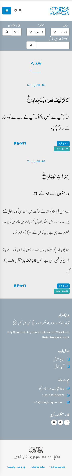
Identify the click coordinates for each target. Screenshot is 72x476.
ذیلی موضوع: (14, 25)
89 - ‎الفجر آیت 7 (36, 161)
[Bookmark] (15, 143)
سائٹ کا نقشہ (38, 467)
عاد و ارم (63, 143)
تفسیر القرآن (59, 367)
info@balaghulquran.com (49, 402)
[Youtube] (54, 422)
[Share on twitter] (21, 143)
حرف (65, 25)
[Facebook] (67, 422)
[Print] (18, 143)
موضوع (40, 25)
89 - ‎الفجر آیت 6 (36, 85)
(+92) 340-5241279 (53, 395)
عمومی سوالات (58, 467)
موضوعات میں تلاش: (58, 38)
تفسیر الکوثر (62, 149)
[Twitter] (60, 422)
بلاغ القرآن (58, 359)
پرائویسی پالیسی (16, 467)
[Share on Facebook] (24, 143)
